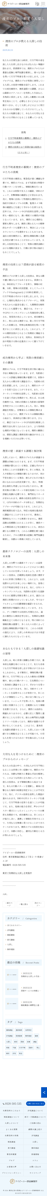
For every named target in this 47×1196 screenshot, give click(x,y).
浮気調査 (10, 930)
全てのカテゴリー (14, 925)
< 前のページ (8, 904)
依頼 (28, 1042)
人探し (5, 894)
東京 (15, 1042)
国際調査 (9, 1030)
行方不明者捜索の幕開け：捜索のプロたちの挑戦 (24, 140)
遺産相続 (19, 1030)
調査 (35, 1042)
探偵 (22, 1042)
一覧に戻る (23, 904)
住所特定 (28, 1030)
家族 (7, 1048)
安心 (38, 1048)
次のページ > (38, 904)
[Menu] (43, 4)
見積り (31, 1048)
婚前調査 (10, 935)
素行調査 (10, 939)
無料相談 (10, 949)
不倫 (14, 1048)
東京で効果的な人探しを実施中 (17, 873)
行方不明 (22, 1048)
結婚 (36, 1036)
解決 (7, 1053)
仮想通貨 (19, 1036)
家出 (20, 1053)
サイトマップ (35, 1173)
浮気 (14, 1053)
